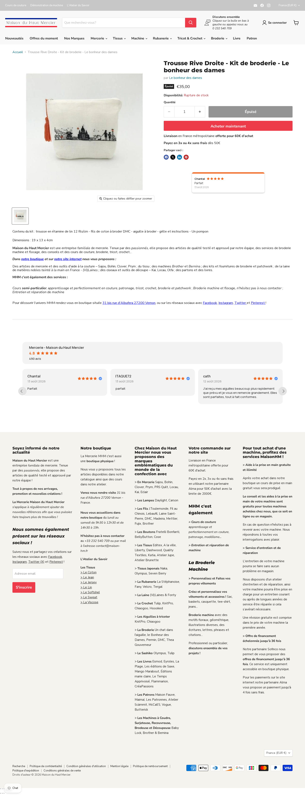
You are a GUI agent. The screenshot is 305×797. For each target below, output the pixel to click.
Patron (252, 38)
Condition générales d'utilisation (86, 766)
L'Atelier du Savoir (78, 5)
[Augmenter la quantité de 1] (200, 112)
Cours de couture (15, 5)
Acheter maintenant (228, 126)
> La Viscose (89, 602)
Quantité (170, 102)
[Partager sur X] (172, 157)
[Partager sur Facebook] (166, 157)
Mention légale (119, 766)
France (287, 5)
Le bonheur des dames (185, 78)
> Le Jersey (89, 582)
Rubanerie (161, 38)
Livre (236, 38)
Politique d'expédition (25, 771)
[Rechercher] (190, 22)
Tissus (118, 38)
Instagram (225, 303)
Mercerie (98, 38)
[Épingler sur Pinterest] (186, 157)
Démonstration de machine (46, 5)
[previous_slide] (22, 391)
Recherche (18, 766)
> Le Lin (86, 587)
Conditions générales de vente (62, 771)
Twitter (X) (36, 562)
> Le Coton (88, 572)
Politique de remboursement (150, 766)
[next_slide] (282, 391)
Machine (138, 38)
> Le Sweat (89, 597)
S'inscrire (24, 587)
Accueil (17, 52)
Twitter (240, 303)
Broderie (218, 38)
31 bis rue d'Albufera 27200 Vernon (128, 303)
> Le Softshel (90, 592)
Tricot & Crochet (190, 38)
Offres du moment (44, 38)
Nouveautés (14, 38)
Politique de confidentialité (46, 766)
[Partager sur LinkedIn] (179, 157)
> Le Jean (87, 577)
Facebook (210, 303)
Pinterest (258, 303)
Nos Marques (74, 38)
